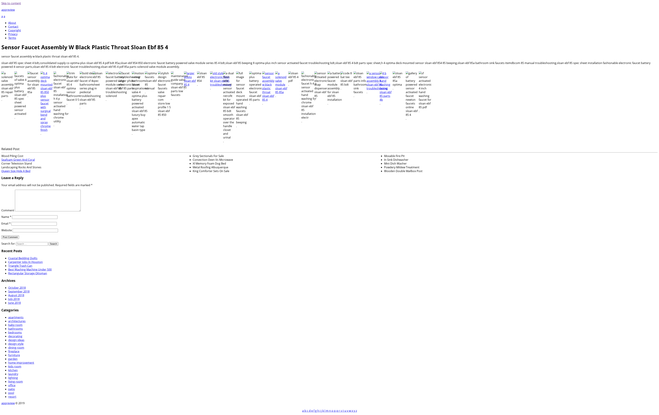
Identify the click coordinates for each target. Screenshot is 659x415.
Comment (7, 210)
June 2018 (14, 303)
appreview (8, 10)
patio (11, 389)
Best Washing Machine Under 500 (30, 269)
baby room (15, 325)
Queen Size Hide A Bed (15, 171)
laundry (13, 374)
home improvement (21, 363)
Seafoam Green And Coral (18, 160)
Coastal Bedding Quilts (22, 258)
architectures (17, 321)
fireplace (13, 351)
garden (13, 359)
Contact (13, 26)
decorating (15, 336)
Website (6, 230)
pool (11, 393)
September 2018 (19, 291)
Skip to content (11, 3)
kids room (14, 366)
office (11, 385)
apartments (16, 317)
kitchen (13, 370)
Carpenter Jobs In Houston (25, 262)
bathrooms (15, 329)
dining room (16, 347)
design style (16, 344)
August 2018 (16, 295)
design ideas (16, 340)
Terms (12, 38)
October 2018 (17, 288)
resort (12, 397)
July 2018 (14, 299)
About (12, 23)
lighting (13, 378)
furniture (14, 355)
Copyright (14, 30)
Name (6, 217)
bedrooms (15, 332)
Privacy (13, 34)
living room (15, 381)
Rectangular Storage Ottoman (27, 273)
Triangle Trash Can (20, 266)
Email (6, 223)
